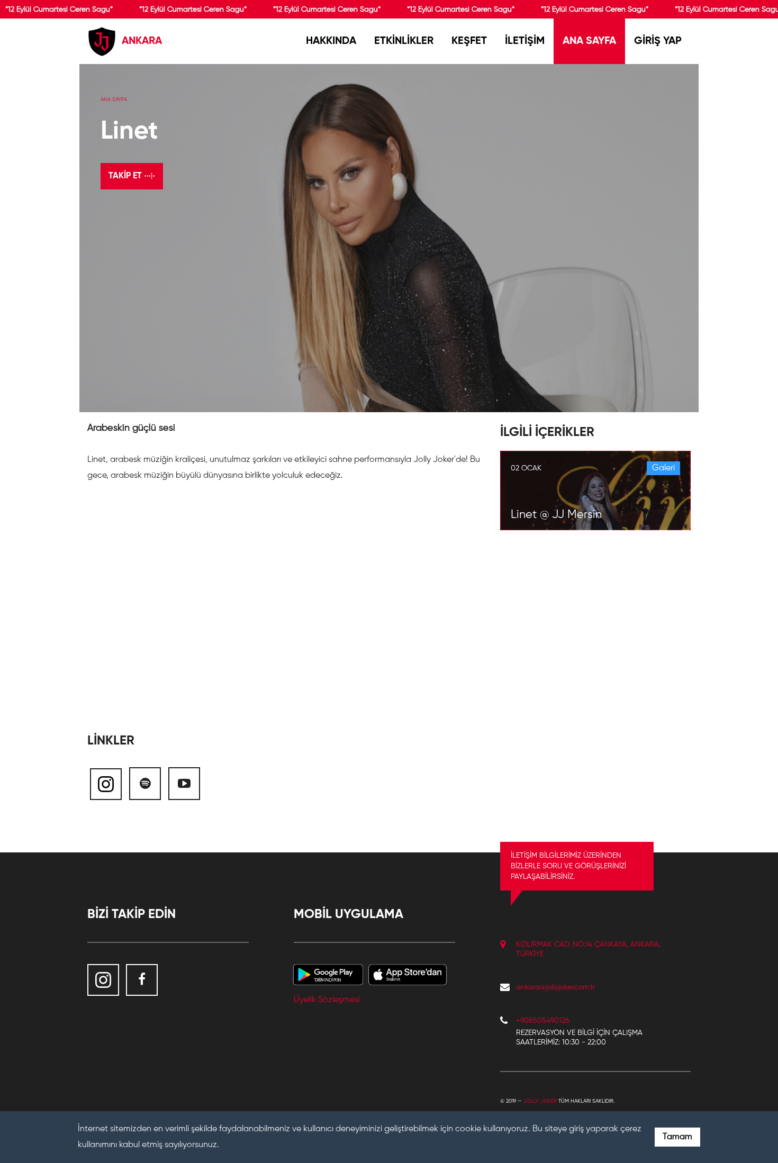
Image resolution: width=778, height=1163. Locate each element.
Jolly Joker (540, 1101)
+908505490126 (542, 1020)
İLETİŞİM (525, 41)
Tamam (677, 1137)
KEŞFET (469, 41)
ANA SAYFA (589, 41)
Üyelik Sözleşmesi (327, 1000)
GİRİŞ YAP (658, 41)
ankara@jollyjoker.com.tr (555, 987)
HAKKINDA (331, 41)
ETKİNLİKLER (403, 41)
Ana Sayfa (114, 99)
